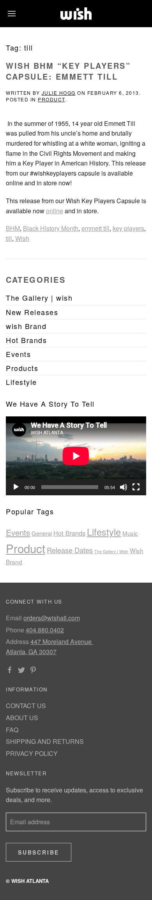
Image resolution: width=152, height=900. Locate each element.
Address (17, 641)
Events (18, 532)
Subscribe (38, 852)
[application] (76, 455)
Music (130, 533)
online (54, 210)
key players (128, 228)
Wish (22, 238)
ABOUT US (22, 717)
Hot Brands (69, 533)
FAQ (12, 729)
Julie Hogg (59, 92)
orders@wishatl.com (51, 617)
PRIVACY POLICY (32, 753)
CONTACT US (26, 705)
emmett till (95, 228)
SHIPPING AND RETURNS (45, 741)
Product (51, 99)
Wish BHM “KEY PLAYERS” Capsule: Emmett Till (68, 71)
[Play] (16, 487)
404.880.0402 (45, 629)
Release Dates (70, 550)
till (9, 238)
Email (14, 617)
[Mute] (123, 487)
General (42, 533)
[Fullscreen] (136, 487)
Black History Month (50, 228)
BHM (13, 228)
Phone (15, 629)
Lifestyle (104, 531)
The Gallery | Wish (111, 551)
